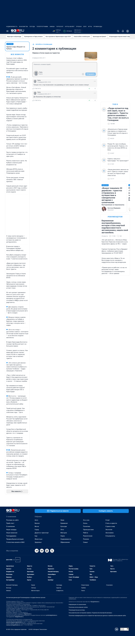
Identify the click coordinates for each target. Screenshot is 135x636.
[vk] (42, 551)
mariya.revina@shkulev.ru (13, 625)
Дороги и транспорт (42, 533)
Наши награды (11, 529)
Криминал (64, 523)
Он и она (86, 520)
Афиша (52, 26)
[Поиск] (118, 31)
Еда (36, 536)
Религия (86, 539)
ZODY (85, 26)
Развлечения (87, 536)
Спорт (107, 520)
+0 (89, 88)
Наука (62, 536)
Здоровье (38, 542)
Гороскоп (59, 26)
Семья (85, 542)
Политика (86, 526)
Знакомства (23, 26)
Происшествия (88, 529)
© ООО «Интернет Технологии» (38, 629)
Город (37, 529)
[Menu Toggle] (7, 31)
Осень (85, 523)
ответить (37, 88)
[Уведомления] (122, 31)
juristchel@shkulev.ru (51, 615)
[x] (52, 551)
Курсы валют (70, 26)
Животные (38, 539)
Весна (37, 526)
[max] (47, 551)
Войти (41, 74)
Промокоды (97, 26)
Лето (62, 529)
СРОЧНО (10, 44)
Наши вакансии (11, 533)
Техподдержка (11, 536)
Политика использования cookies (78, 607)
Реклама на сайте (12, 520)
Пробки (79, 26)
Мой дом (63, 533)
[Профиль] (127, 31)
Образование (65, 542)
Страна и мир (110, 526)
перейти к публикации (44, 44)
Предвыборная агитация (15, 539)
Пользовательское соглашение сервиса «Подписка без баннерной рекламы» (90, 613)
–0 (95, 88)
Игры (90, 26)
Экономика (109, 533)
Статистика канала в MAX (15, 542)
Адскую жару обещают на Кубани (15, 48)
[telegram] (37, 551)
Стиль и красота (111, 523)
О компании (10, 526)
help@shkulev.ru (19, 616)
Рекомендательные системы (77, 610)
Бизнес (37, 523)
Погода (32, 26)
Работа (85, 533)
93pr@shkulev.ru (94, 601)
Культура (63, 526)
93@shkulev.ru (27, 614)
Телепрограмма (42, 26)
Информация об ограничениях (77, 604)
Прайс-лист (10, 523)
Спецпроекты (110, 536)
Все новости (17, 54)
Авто (36, 520)
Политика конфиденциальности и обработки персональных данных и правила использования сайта (97, 615)
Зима (62, 520)
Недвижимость (11, 26)
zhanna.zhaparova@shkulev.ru (14, 622)
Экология (108, 529)
